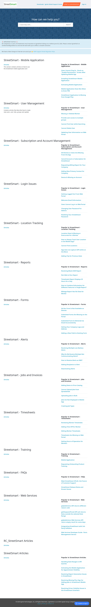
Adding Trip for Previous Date (71, 256)
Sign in (84, 4)
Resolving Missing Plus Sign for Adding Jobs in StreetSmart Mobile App (73, 582)
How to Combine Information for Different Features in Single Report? (74, 286)
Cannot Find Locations (69, 246)
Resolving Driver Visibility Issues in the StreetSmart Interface (73, 589)
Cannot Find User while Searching (73, 124)
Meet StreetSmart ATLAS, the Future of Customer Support (74, 482)
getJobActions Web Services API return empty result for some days (73, 521)
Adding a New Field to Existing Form (74, 333)
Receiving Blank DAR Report (71, 271)
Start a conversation (71, 4)
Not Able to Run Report (69, 275)
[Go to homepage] (10, 4)
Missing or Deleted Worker (70, 114)
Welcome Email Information (71, 200)
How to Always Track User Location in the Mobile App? (73, 240)
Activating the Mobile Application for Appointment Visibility (73, 569)
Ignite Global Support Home (53, 4)
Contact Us (50, 603)
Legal (38, 603)
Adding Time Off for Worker (71, 427)
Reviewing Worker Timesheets (72, 423)
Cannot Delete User (68, 128)
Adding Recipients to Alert (70, 365)
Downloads (40, 4)
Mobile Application (68, 460)
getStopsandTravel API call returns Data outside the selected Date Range (73, 514)
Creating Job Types (67, 406)
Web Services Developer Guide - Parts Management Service (74, 533)
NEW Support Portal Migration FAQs (44, 51)
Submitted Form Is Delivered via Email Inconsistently (72, 322)
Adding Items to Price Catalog (71, 385)
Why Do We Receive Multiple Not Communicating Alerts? (72, 355)
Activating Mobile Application (71, 85)
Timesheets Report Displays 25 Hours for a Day (72, 280)
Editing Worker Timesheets (70, 431)
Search (68, 25)
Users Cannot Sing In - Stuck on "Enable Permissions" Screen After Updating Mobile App (73, 72)
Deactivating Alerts (68, 369)
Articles (6, 65)
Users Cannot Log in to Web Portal (73, 204)
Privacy (44, 603)
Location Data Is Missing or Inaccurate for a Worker (71, 234)
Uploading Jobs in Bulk (69, 396)
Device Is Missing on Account (71, 177)
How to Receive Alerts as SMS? (71, 360)
